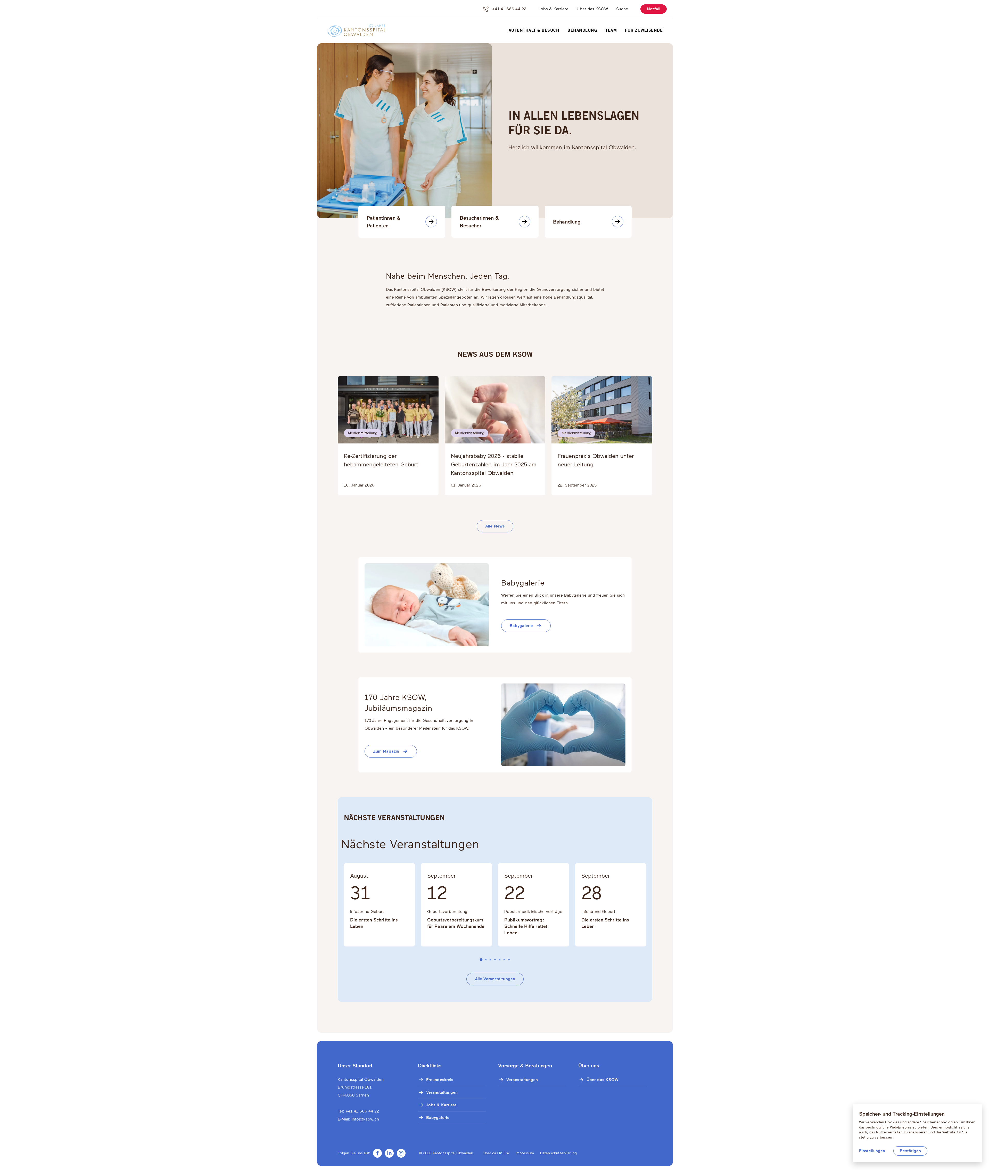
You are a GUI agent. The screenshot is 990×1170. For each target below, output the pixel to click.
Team (611, 31)
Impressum (525, 1153)
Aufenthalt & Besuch (534, 31)
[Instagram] (401, 1153)
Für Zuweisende (644, 31)
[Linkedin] (389, 1153)
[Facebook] (377, 1153)
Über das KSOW (592, 8)
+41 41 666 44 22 (509, 8)
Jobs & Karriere (554, 8)
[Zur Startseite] (353, 30)
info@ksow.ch (365, 1119)
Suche (622, 8)
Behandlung (582, 31)
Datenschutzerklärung (558, 1153)
